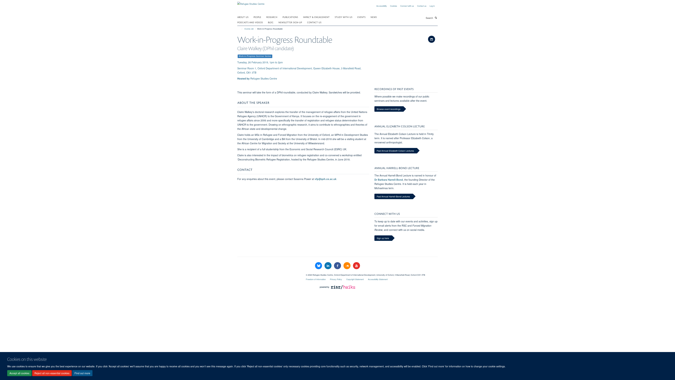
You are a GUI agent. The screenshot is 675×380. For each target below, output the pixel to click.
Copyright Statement (355, 279)
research (271, 16)
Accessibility (381, 5)
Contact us (421, 5)
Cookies (393, 5)
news (374, 16)
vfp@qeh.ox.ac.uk (325, 179)
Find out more (82, 373)
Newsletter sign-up (290, 22)
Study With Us (343, 16)
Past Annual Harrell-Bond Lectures (393, 196)
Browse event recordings (388, 108)
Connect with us (407, 5)
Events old (249, 29)
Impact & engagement (316, 16)
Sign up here (383, 238)
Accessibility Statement (378, 279)
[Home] (240, 29)
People (257, 16)
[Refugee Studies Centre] (250, 2)
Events (361, 16)
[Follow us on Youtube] (356, 265)
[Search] (436, 18)
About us (242, 16)
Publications (290, 16)
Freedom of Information (316, 279)
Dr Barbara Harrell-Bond (388, 179)
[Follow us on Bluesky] (319, 265)
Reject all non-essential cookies (51, 373)
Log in (432, 5)
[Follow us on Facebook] (338, 265)
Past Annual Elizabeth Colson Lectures (395, 150)
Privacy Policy (336, 279)
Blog (270, 22)
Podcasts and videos (250, 22)
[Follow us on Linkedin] (328, 265)
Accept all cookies (19, 373)
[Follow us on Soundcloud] (347, 265)
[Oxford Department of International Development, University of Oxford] (269, 273)
